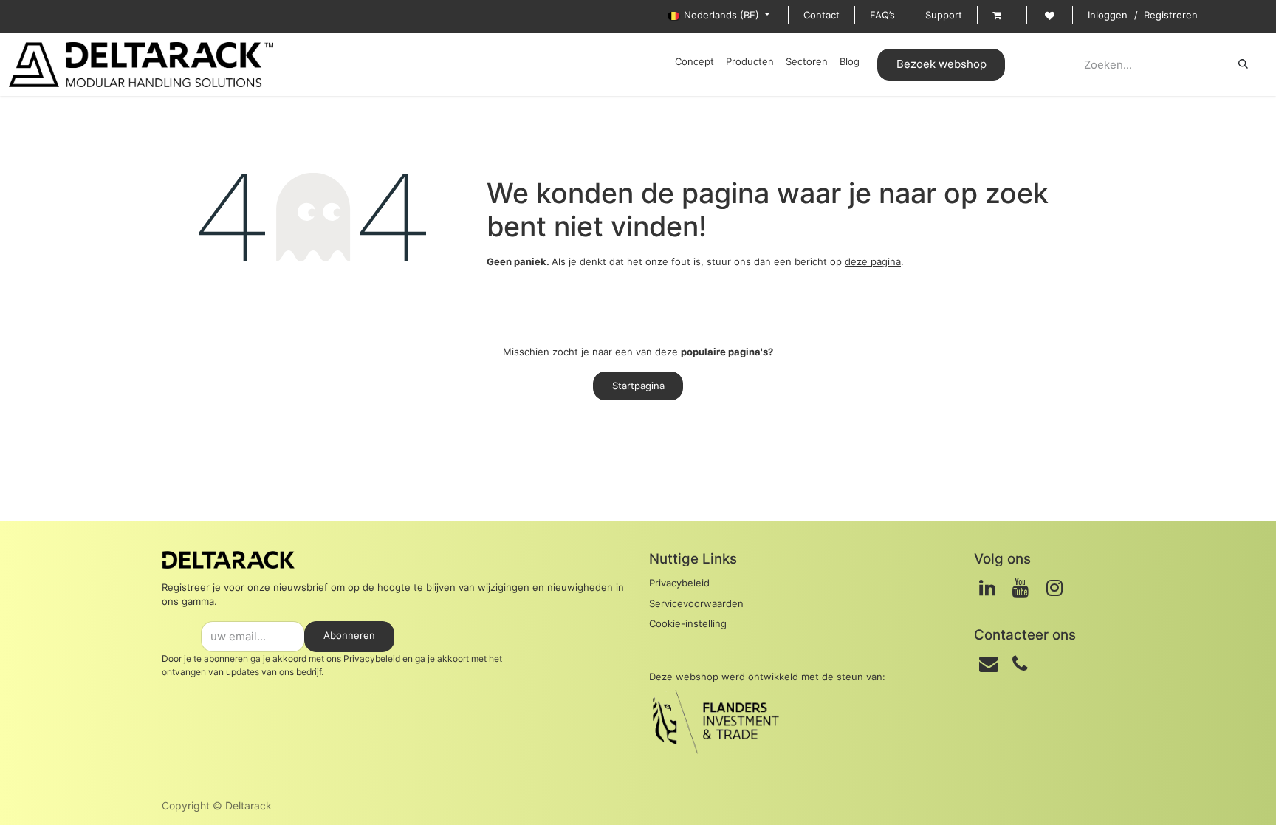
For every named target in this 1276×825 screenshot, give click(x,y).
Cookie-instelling (688, 623)
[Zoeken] (1243, 64)
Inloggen (1108, 15)
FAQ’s (882, 15)
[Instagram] (1054, 587)
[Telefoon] (1019, 664)
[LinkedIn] (987, 587)
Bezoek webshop (941, 64)
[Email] (988, 664)
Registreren (1171, 15)
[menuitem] (694, 62)
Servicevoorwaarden (696, 603)
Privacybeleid (371, 658)
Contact (821, 15)
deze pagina (873, 261)
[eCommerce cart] (1002, 15)
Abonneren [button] (349, 635)
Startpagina (638, 385)
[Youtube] (1020, 587)
